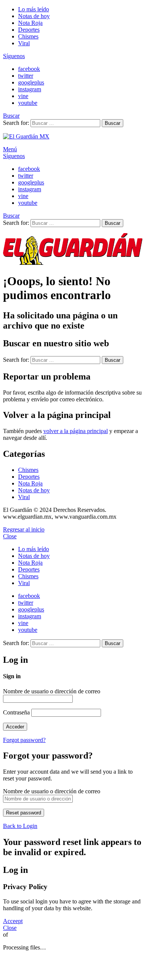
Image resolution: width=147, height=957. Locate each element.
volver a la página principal (75, 431)
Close (10, 536)
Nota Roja (30, 23)
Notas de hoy (34, 16)
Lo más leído (33, 9)
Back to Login (20, 826)
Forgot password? (24, 740)
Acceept (13, 921)
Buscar (112, 123)
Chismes (28, 36)
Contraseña (16, 712)
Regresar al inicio (23, 529)
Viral (24, 43)
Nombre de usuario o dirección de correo (51, 691)
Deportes (29, 29)
